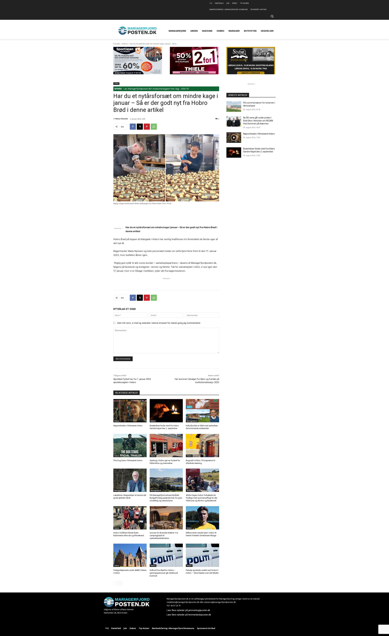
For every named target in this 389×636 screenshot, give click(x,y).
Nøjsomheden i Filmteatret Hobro (128, 425)
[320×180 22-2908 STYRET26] (250, 73)
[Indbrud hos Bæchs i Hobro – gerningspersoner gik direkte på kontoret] (166, 555)
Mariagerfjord (192, 421)
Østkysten (191, 490)
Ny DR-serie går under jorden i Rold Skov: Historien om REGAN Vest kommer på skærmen (258, 120)
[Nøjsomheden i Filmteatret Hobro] (130, 410)
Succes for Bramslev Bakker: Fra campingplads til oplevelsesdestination (164, 535)
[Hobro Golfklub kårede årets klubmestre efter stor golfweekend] (130, 517)
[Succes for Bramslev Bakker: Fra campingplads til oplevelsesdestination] (166, 517)
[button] (272, 16)
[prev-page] (115, 583)
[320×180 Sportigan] (137, 73)
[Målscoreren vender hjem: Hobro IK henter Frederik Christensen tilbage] (202, 517)
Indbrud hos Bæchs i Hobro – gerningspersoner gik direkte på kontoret (164, 573)
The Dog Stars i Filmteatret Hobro (128, 460)
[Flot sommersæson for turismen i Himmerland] (233, 106)
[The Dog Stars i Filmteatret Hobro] (130, 445)
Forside (116, 43)
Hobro (125, 43)
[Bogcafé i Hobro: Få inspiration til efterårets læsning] (202, 445)
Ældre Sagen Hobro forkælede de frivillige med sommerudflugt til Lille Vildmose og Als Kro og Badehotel (201, 498)
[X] (140, 127)
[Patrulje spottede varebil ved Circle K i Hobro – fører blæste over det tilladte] (202, 555)
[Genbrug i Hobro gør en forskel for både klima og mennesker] (166, 445)
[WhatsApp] (154, 127)
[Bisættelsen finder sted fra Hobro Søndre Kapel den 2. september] (166, 410)
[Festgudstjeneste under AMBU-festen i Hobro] (130, 555)
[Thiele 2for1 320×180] (194, 73)
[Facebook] (133, 127)
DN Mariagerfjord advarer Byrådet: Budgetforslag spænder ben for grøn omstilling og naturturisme (166, 498)
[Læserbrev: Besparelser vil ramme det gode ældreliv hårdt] (130, 480)
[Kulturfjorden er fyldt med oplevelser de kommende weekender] (202, 410)
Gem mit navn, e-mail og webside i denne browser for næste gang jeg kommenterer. (159, 323)
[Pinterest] (147, 127)
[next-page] (120, 583)
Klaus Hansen (121, 118)
